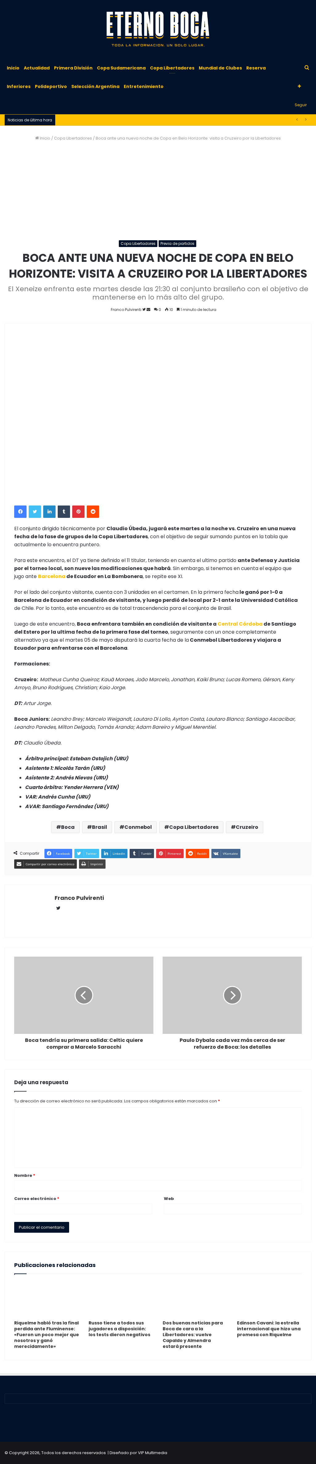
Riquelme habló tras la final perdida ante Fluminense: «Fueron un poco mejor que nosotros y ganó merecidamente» (46, 1334)
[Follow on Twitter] (144, 309)
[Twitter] (35, 511)
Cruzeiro (247, 827)
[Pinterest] (78, 511)
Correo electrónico (36, 1199)
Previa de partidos (177, 243)
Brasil (99, 827)
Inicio (13, 68)
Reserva (256, 68)
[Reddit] (93, 511)
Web (169, 1199)
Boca (68, 827)
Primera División (73, 68)
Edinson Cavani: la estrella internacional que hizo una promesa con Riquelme (269, 1329)
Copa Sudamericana (121, 68)
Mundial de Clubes (220, 68)
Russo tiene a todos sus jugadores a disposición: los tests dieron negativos (119, 1329)
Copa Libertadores (172, 68)
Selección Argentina (95, 86)
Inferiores (19, 86)
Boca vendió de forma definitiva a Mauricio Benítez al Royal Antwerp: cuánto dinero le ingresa (152, 120)
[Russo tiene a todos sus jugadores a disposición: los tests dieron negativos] (121, 1298)
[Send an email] (148, 309)
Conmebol (138, 827)
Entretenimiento (144, 86)
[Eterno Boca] (158, 29)
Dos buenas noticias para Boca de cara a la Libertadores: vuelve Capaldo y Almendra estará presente (193, 1334)
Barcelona (51, 576)
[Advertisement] (158, 191)
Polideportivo (51, 86)
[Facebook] (20, 511)
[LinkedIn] (49, 511)
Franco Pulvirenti (79, 898)
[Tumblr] (64, 511)
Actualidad (37, 68)
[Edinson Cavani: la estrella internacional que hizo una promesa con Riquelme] (269, 1298)
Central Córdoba (240, 623)
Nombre (24, 1175)
